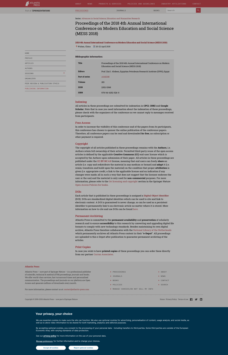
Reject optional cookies (83, 348)
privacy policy (49, 336)
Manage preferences (44, 341)
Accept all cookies (50, 348)
